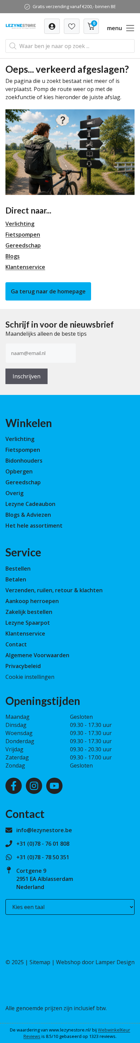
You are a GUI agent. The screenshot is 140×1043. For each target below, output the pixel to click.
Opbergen (19, 471)
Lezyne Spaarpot (27, 622)
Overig (14, 493)
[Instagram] (34, 786)
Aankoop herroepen (32, 601)
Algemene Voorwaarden (37, 655)
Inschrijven (26, 376)
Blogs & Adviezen (28, 514)
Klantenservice (25, 267)
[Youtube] (54, 786)
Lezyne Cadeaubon (30, 504)
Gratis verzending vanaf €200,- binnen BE (74, 6)
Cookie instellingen (29, 677)
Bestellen (18, 568)
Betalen (15, 579)
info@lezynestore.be (44, 830)
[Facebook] (13, 786)
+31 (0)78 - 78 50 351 (42, 857)
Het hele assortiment (34, 525)
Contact (16, 644)
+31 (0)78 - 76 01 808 (42, 843)
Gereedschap (23, 245)
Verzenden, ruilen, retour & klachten (54, 590)
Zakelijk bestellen (28, 612)
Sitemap (40, 962)
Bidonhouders (23, 460)
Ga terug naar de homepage (48, 291)
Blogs (12, 256)
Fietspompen (22, 234)
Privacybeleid (23, 666)
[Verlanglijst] (52, 26)
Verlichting (19, 223)
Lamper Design (115, 962)
